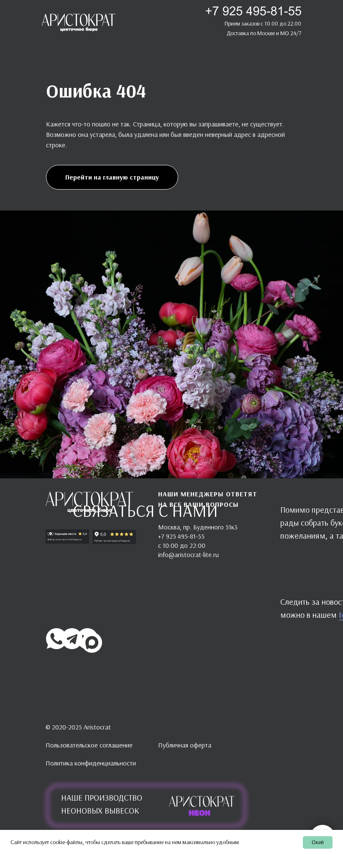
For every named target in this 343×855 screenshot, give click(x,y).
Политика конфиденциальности (91, 763)
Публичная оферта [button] (184, 745)
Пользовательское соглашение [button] (89, 745)
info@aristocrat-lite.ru (188, 554)
